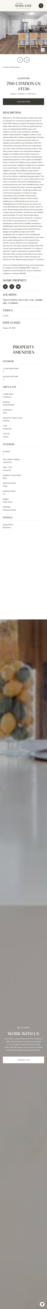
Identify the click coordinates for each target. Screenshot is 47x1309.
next (27, 60)
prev (20, 60)
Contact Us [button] (23, 1060)
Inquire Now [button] (23, 102)
